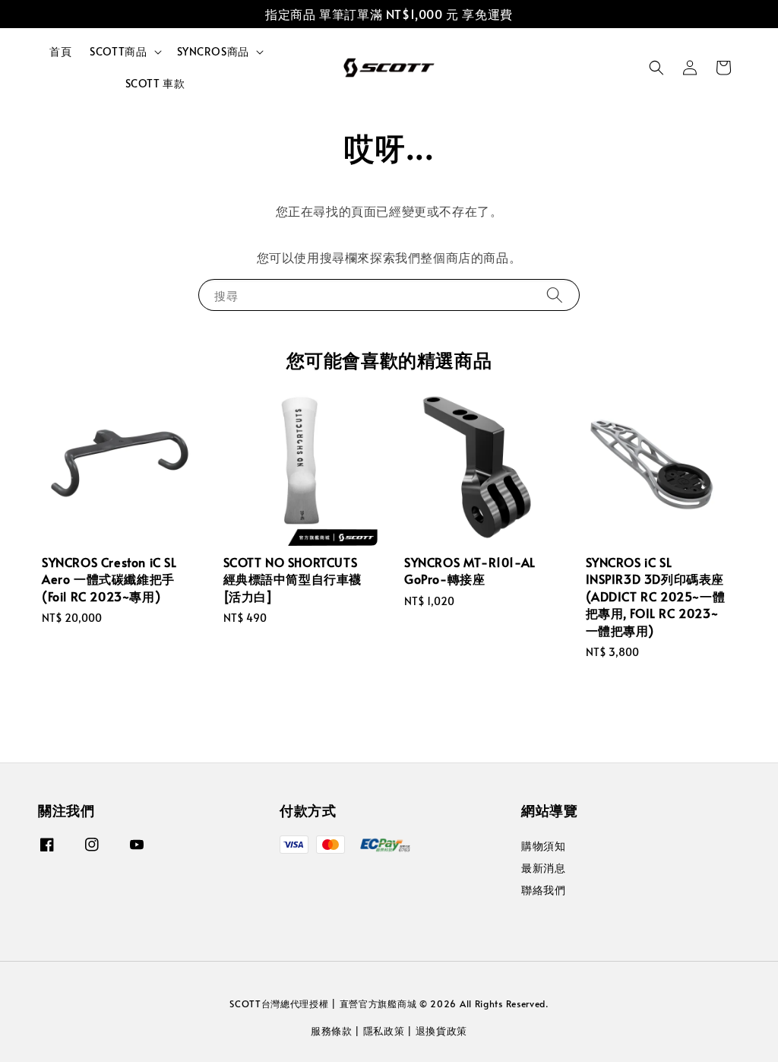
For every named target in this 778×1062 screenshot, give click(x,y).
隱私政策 (384, 1031)
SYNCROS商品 (213, 52)
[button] (656, 67)
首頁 (60, 51)
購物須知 (543, 846)
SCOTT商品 (118, 52)
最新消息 (543, 868)
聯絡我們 (543, 890)
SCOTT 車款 (155, 83)
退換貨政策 (442, 1031)
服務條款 (332, 1031)
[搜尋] (554, 294)
